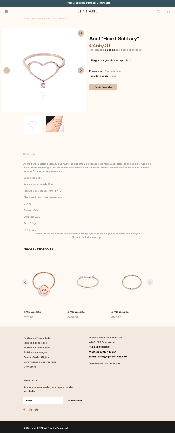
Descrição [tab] (29, 154)
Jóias (113, 76)
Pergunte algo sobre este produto (111, 60)
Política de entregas (35, 352)
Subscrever (75, 400)
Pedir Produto (103, 87)
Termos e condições (35, 343)
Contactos (29, 367)
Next (81, 70)
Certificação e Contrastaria (39, 362)
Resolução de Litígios (36, 357)
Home (26, 18)
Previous (6, 70)
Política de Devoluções (36, 348)
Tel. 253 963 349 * (100, 347)
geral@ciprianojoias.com (108, 357)
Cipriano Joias (113, 71)
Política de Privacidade (36, 338)
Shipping (110, 50)
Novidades (37, 18)
